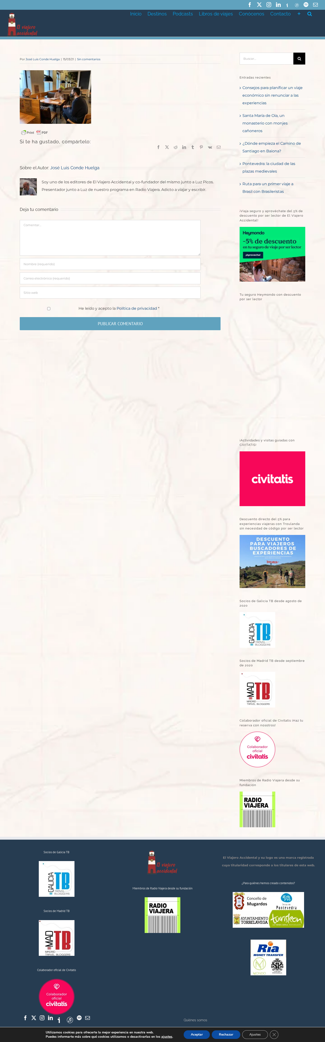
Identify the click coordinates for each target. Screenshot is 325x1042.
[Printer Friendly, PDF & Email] (34, 132)
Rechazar (226, 1034)
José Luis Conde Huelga (43, 59)
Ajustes (255, 1034)
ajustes (166, 1037)
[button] (309, 13)
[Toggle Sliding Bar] (299, 13)
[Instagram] (42, 1018)
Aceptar (197, 1034)
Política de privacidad (137, 308)
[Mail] (87, 1018)
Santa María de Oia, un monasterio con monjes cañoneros (265, 123)
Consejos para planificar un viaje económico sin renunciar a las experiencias (272, 95)
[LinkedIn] (50, 1018)
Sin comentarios (88, 59)
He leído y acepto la (119, 308)
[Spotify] (79, 1018)
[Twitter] (33, 1018)
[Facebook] (25, 1018)
